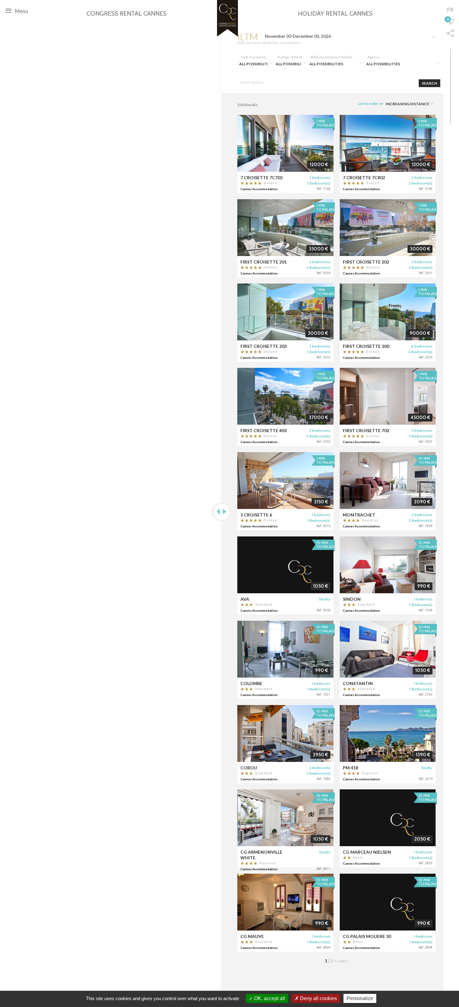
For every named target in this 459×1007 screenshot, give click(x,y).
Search (429, 83)
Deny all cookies (318, 998)
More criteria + (252, 82)
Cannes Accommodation (259, 189)
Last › (343, 960)
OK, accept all (269, 998)
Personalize (360, 998)
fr (450, 10)
